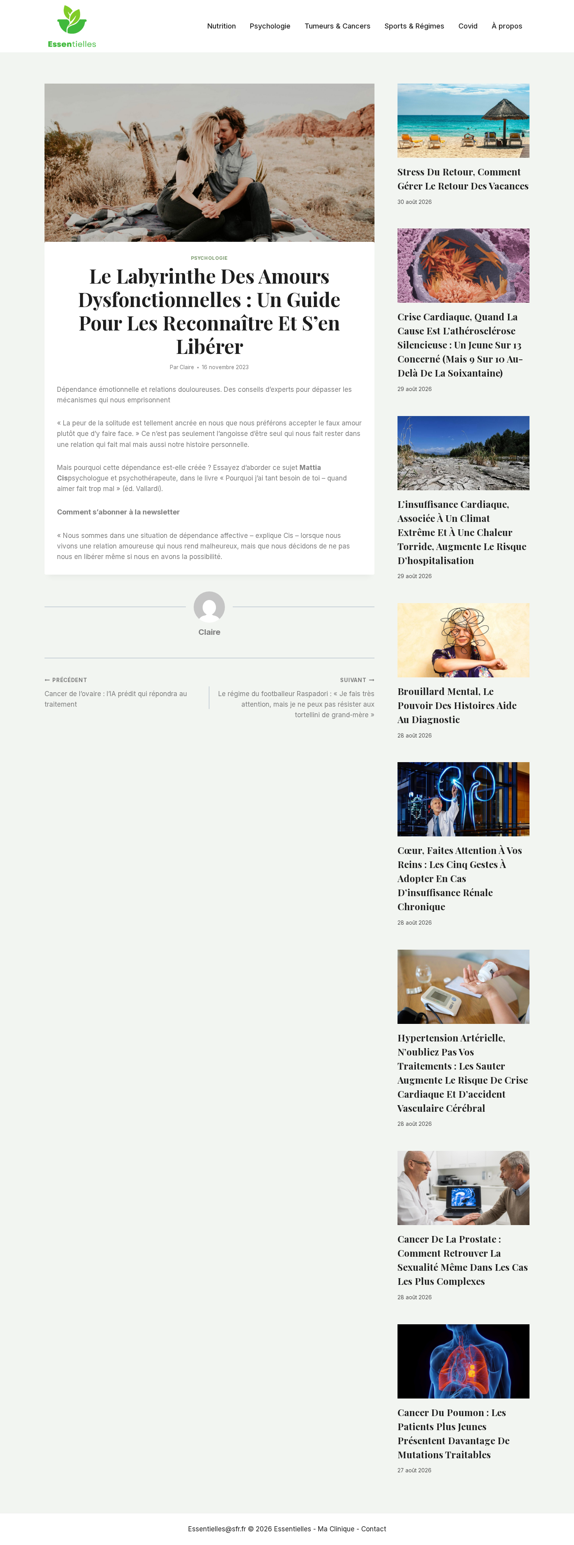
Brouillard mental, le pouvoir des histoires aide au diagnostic (457, 705)
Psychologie (270, 26)
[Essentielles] (72, 26)
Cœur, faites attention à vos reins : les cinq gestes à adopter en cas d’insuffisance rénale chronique (460, 878)
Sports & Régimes (414, 26)
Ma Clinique (336, 1529)
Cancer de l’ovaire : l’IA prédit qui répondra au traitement (116, 692)
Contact (373, 1529)
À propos (507, 26)
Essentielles (292, 1529)
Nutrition (221, 26)
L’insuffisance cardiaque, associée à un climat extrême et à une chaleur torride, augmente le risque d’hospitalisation (462, 532)
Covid (468, 26)
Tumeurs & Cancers (338, 26)
